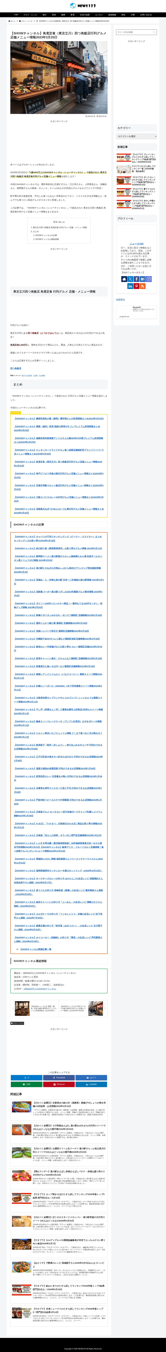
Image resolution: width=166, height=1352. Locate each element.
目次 (55, 222)
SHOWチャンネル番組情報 (47, 239)
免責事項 (120, 299)
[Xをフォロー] (130, 279)
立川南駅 (42, 375)
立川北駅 (29, 375)
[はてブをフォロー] (143, 279)
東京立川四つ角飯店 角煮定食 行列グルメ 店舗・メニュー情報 (60, 227)
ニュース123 (136, 243)
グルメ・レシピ (18, 1023)
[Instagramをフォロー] (149, 279)
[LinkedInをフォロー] (130, 286)
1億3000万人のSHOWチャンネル (40, 989)
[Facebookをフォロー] (136, 279)
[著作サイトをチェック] (124, 279)
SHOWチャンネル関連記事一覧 (36, 949)
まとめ (36, 231)
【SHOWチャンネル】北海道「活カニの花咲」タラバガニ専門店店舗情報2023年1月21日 (57, 835)
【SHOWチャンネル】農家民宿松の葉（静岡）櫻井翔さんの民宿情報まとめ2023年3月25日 (59, 418)
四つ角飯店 (15, 368)
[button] (154, 32)
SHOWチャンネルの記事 (46, 235)
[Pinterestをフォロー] (136, 286)
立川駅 (35, 375)
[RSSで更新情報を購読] (143, 286)
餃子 (23, 375)
